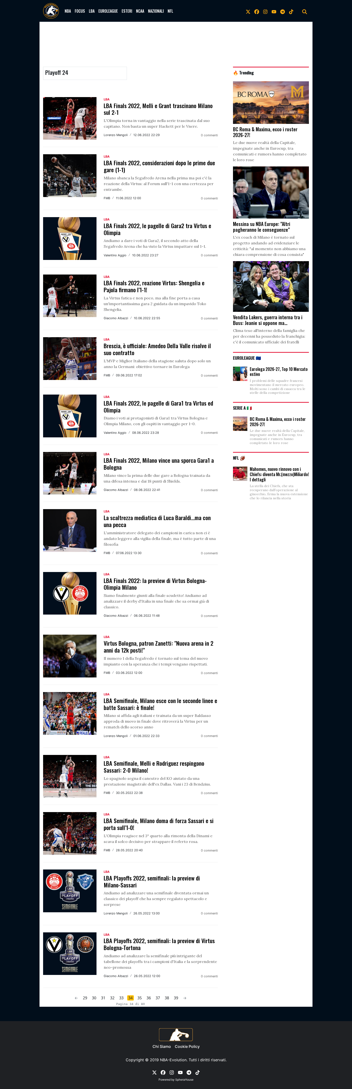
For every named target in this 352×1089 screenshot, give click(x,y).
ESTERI (127, 11)
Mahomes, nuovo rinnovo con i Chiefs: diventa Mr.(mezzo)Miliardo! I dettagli (279, 474)
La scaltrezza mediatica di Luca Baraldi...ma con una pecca (157, 521)
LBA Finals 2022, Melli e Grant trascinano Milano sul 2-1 (158, 109)
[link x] (248, 11)
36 (149, 998)
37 (158, 998)
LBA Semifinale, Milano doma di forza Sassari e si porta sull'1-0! (159, 824)
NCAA (140, 11)
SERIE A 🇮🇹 (242, 408)
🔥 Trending (243, 72)
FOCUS (80, 11)
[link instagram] (265, 11)
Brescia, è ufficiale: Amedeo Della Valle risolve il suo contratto (157, 349)
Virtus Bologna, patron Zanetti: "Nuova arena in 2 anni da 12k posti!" (158, 646)
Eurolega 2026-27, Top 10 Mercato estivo (279, 371)
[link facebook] (256, 11)
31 (103, 998)
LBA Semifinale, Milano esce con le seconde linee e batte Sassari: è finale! (160, 704)
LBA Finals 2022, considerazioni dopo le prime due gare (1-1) (159, 166)
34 (130, 998)
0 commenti (209, 135)
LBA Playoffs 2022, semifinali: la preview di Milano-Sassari (152, 881)
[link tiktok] (291, 11)
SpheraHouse (184, 1079)
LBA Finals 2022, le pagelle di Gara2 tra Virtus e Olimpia (157, 229)
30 (94, 998)
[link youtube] (274, 11)
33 (121, 998)
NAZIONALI (156, 11)
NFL (170, 11)
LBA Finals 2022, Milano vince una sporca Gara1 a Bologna (159, 463)
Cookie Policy (187, 1046)
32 (112, 998)
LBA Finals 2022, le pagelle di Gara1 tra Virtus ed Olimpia (158, 406)
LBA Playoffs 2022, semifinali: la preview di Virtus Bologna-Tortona (159, 944)
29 (85, 998)
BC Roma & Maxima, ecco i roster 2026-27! (278, 421)
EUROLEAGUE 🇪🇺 (247, 358)
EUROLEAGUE (108, 11)
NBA (68, 11)
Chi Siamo (162, 1046)
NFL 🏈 (239, 458)
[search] (304, 11)
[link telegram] (282, 11)
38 (167, 998)
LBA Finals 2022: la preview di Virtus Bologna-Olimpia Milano (155, 584)
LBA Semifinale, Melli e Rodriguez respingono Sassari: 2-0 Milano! (154, 766)
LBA (92, 11)
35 (139, 998)
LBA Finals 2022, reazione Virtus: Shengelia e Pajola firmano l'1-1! (154, 286)
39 (176, 998)
